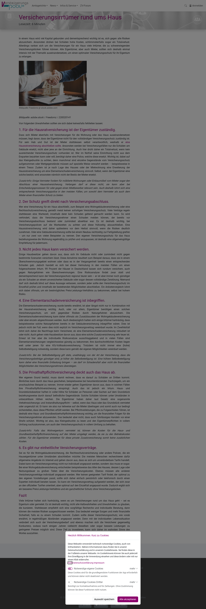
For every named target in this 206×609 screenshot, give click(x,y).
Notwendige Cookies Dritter (88, 582)
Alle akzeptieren (127, 599)
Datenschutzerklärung (83, 563)
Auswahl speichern (104, 599)
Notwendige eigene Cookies (88, 568)
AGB (70, 563)
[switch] (70, 582)
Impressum (99, 563)
